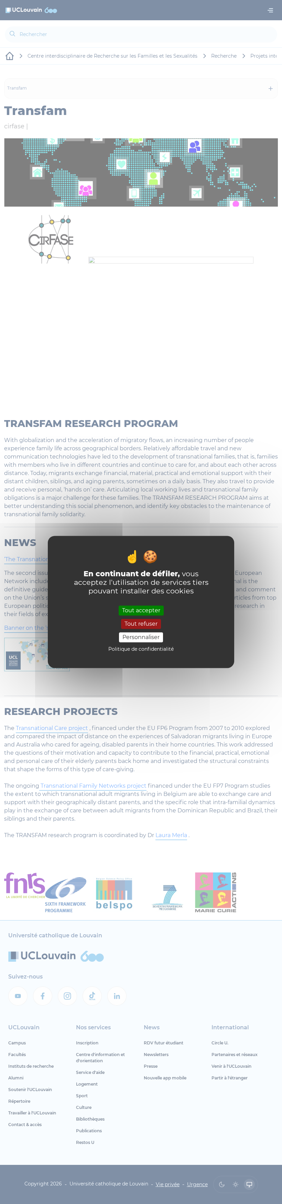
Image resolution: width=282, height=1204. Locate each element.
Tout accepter (141, 610)
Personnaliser (141, 637)
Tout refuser (141, 624)
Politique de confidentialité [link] (141, 649)
